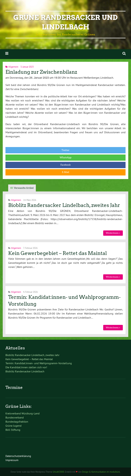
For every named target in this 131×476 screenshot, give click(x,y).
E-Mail (65, 172)
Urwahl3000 (58, 471)
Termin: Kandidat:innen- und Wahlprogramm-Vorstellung (38, 363)
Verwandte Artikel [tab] (24, 188)
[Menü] (6, 53)
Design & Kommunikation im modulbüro (101, 471)
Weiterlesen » (113, 233)
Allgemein (13, 66)
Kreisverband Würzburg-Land (22, 413)
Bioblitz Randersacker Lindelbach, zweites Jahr (64, 205)
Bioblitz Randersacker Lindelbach (24, 371)
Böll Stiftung (12, 429)
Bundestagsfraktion (16, 421)
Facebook (65, 165)
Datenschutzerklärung (18, 456)
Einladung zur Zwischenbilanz (41, 72)
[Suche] (124, 53)
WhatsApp (65, 157)
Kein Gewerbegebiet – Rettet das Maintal (57, 253)
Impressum (11, 460)
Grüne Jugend (13, 425)
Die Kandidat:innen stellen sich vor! (26, 367)
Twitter (65, 150)
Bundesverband (14, 417)
